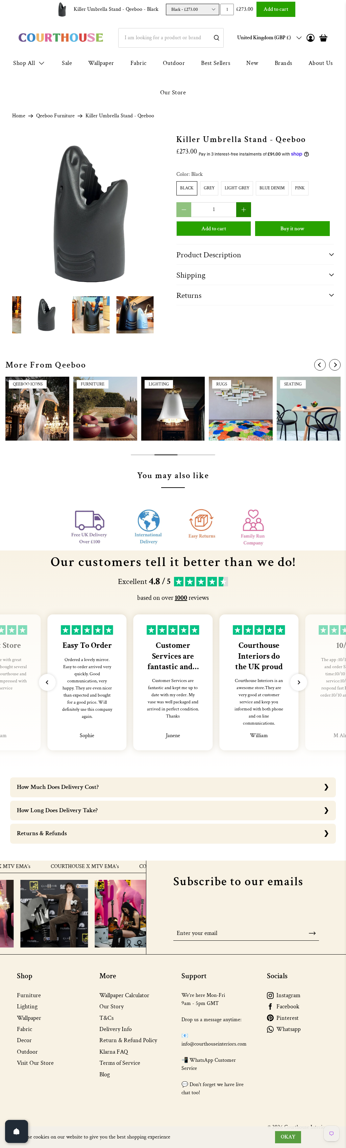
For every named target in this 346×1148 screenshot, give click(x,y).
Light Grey (237, 188)
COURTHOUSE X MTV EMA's (65, 866)
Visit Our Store (35, 1063)
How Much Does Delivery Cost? (58, 787)
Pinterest (287, 1018)
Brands (283, 63)
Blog (104, 1074)
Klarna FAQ (113, 1052)
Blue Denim (272, 188)
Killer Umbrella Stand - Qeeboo (116, 9)
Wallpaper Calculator (124, 995)
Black (187, 188)
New (252, 63)
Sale (67, 63)
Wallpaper (101, 63)
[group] (37, 409)
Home (18, 116)
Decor (24, 1040)
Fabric (138, 63)
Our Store (173, 92)
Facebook (287, 1006)
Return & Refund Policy (128, 1040)
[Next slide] (335, 365)
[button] (47, 682)
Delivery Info (115, 1029)
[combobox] (171, 37)
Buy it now (292, 228)
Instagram (288, 995)
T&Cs (106, 1018)
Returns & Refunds (42, 833)
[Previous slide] (320, 365)
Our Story (111, 1006)
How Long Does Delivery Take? (57, 810)
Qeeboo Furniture (55, 116)
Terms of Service (119, 1063)
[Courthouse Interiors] (61, 37)
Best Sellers (215, 63)
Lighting (27, 1006)
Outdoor (174, 63)
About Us (320, 63)
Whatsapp (288, 1029)
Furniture (29, 995)
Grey (209, 188)
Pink (300, 188)
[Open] (16, 1131)
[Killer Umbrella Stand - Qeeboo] (91, 213)
